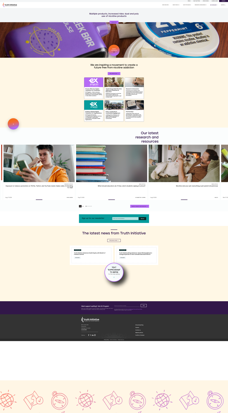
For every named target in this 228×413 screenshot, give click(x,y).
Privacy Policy (106, 339)
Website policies (139, 332)
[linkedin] (93, 335)
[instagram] (95, 335)
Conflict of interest (139, 335)
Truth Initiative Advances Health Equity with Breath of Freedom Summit (89, 253)
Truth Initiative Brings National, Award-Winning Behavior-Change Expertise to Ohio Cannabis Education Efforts (135, 253)
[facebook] (88, 335)
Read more (114, 22)
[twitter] (90, 335)
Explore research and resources (139, 206)
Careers (137, 327)
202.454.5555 (84, 329)
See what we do (113, 73)
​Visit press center (113, 240)
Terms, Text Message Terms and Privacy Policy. (134, 309)
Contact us (138, 330)
